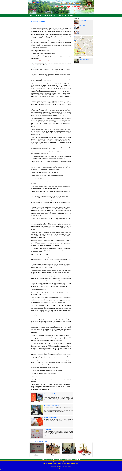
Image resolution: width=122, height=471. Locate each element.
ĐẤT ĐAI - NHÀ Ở (48, 15)
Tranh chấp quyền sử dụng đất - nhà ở (85, 455)
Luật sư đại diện (82, 25)
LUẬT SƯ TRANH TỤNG (59, 15)
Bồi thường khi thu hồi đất (38, 21)
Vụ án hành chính (82, 20)
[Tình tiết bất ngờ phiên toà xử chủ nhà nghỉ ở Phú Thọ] (76, 62)
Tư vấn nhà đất (47, 429)
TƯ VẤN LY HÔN (39, 15)
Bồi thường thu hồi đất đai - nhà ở (53, 455)
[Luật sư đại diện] (76, 28)
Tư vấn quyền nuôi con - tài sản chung (37, 455)
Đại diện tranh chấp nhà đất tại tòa (51, 405)
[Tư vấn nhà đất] (37, 437)
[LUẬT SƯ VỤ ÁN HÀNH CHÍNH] (76, 23)
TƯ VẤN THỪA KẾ (69, 15)
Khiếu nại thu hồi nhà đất (49, 393)
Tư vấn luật (76, 18)
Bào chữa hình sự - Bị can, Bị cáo (68, 455)
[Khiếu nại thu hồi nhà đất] (37, 402)
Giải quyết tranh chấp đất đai (50, 417)
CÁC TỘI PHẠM (59, 459)
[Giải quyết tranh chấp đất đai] (37, 426)
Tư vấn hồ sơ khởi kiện (83, 30)
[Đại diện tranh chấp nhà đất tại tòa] (37, 414)
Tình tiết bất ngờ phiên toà (84, 59)
